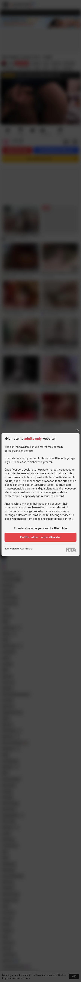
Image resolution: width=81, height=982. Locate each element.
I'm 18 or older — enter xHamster (40, 537)
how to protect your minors (18, 549)
